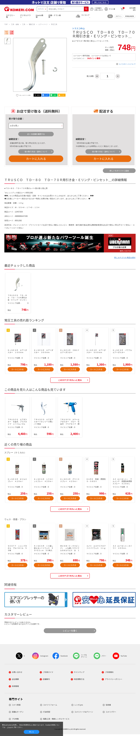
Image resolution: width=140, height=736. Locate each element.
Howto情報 (39, 16)
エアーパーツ (43, 24)
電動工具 (32, 24)
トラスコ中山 (78, 28)
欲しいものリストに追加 (119, 170)
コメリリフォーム (50, 705)
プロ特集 (15, 719)
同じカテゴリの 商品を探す (125, 258)
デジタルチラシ (25, 16)
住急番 (108, 705)
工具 (23, 24)
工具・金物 (15, 24)
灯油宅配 (46, 712)
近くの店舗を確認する (36, 134)
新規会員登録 (129, 16)
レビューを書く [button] (70, 630)
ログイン (119, 16)
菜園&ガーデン (18, 712)
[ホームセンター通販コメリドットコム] (19, 10)
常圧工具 (54, 24)
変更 (110, 16)
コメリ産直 (16, 705)
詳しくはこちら (100, 2)
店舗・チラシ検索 (54, 16)
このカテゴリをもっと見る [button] (70, 380)
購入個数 (90, 76)
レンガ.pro (78, 705)
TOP (6, 24)
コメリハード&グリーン (83, 712)
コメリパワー (111, 712)
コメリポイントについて (127, 64)
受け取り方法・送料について (36, 151)
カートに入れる (36, 159)
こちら (9, 727)
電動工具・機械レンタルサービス (56, 719)
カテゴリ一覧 (10, 16)
